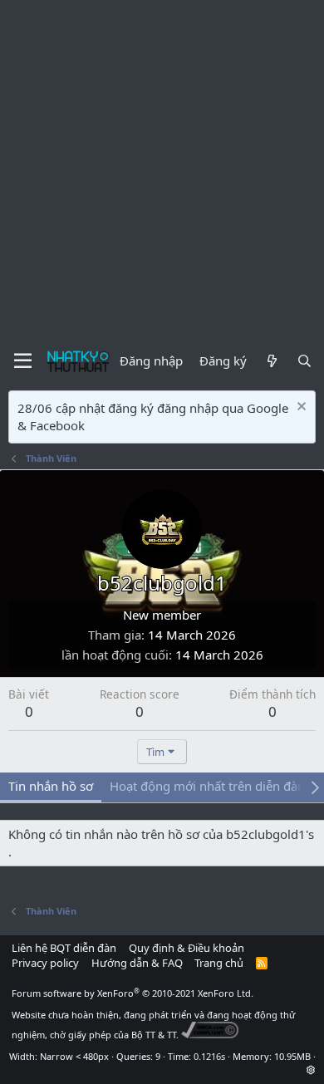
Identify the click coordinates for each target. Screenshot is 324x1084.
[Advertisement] (162, 170)
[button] (311, 1069)
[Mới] (271, 361)
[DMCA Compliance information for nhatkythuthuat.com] (209, 1034)
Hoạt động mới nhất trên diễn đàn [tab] (207, 785)
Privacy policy (45, 962)
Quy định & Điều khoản (186, 947)
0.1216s (209, 1056)
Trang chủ (218, 962)
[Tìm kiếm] (304, 361)
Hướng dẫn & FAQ (137, 962)
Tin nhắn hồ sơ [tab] (50, 785)
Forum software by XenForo (132, 993)
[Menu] (22, 361)
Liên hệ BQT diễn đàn (64, 947)
